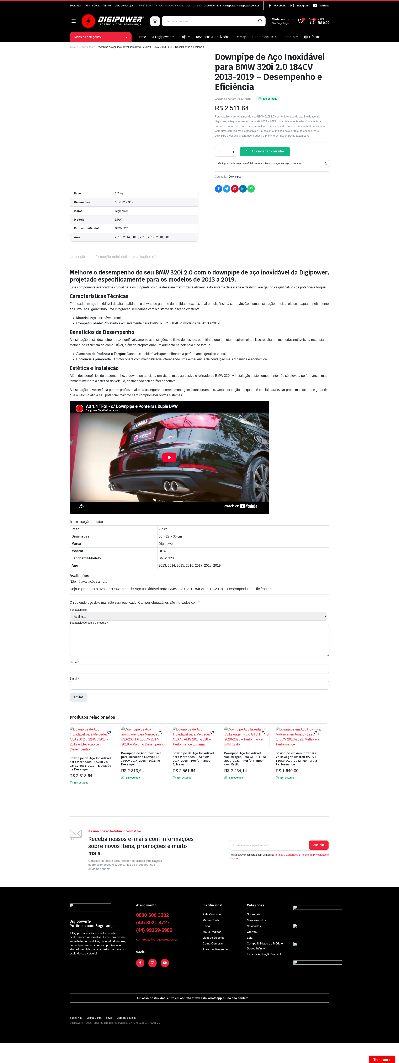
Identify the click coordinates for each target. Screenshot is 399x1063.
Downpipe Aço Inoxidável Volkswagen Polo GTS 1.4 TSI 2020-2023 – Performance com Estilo (245, 758)
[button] (325, 163)
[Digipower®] (113, 21)
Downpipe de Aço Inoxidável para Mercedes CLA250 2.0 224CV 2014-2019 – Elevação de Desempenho (90, 763)
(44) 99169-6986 (154, 930)
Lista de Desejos (213, 937)
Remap (241, 37)
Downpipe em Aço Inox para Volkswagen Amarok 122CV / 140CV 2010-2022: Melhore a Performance (296, 758)
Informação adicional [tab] (109, 257)
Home (142, 37)
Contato (289, 37)
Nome (74, 662)
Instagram (303, 5)
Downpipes (86, 47)
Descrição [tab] (78, 257)
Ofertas (315, 37)
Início (73, 47)
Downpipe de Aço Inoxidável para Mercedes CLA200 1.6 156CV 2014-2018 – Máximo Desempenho (141, 758)
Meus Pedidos (212, 931)
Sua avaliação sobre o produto (89, 622)
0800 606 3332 (212, 5)
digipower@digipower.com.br (242, 5)
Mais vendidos (256, 920)
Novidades (254, 926)
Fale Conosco (212, 914)
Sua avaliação (79, 609)
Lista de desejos (124, 5)
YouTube (324, 5)
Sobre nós (253, 914)
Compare (111, 740)
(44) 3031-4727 (153, 922)
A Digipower (161, 37)
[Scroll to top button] (389, 1053)
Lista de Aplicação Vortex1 (264, 954)
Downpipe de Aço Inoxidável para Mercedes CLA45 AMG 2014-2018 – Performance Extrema (193, 758)
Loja (183, 37)
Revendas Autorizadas (212, 37)
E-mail (74, 678)
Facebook (280, 5)
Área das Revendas (216, 949)
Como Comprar (213, 943)
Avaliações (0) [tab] (145, 257)
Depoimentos (262, 37)
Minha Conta (93, 5)
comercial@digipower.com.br (157, 939)
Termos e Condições (286, 854)
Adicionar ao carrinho (267, 151)
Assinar (318, 845)
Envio (107, 5)
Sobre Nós (76, 5)
